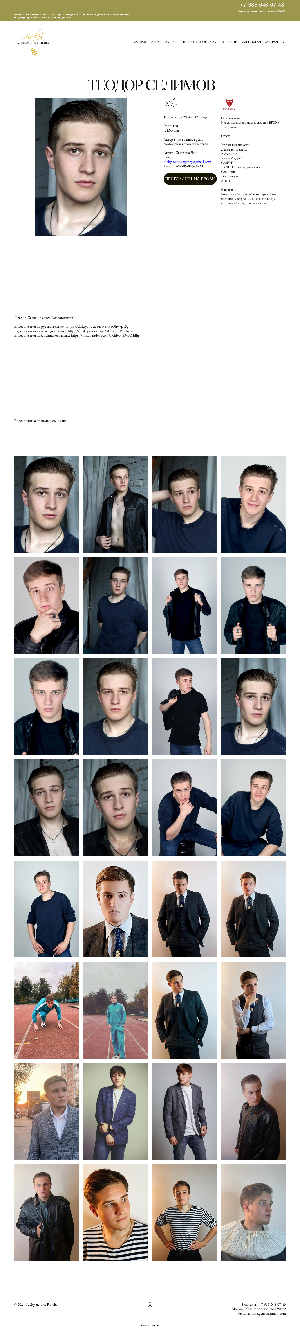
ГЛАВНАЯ (139, 41)
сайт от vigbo (150, 1326)
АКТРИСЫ (172, 41)
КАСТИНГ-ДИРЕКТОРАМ (244, 41)
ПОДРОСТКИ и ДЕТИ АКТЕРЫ (203, 41)
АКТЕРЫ (155, 41)
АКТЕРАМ (271, 41)
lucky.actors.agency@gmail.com (262, 1313)
